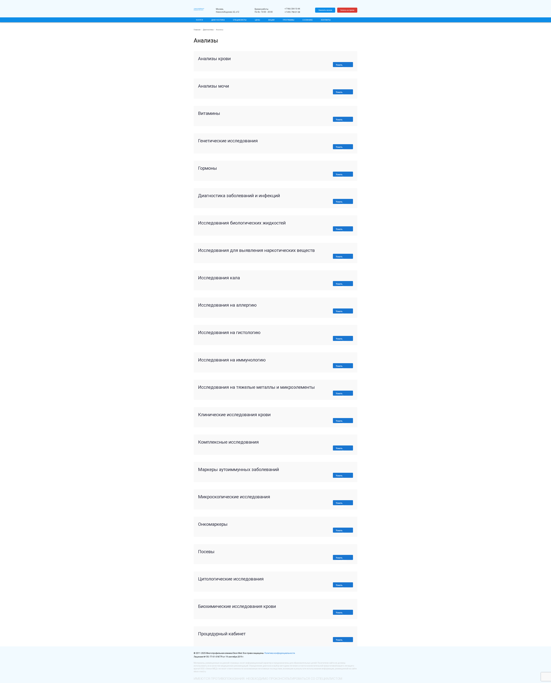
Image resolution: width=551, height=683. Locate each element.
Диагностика (218, 20)
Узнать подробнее (341, 65)
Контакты (326, 20)
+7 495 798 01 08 (292, 12)
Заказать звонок (325, 10)
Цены (257, 20)
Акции (271, 20)
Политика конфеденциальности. (279, 653)
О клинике (307, 20)
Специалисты (240, 20)
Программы (288, 20)
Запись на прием (347, 10)
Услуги (199, 20)
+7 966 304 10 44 (292, 9)
